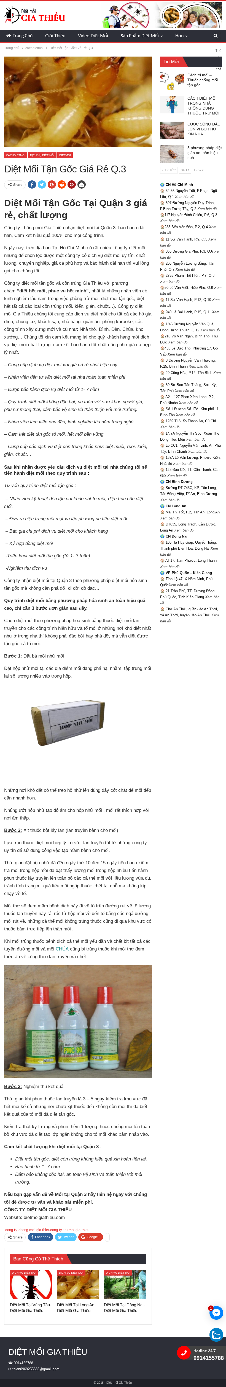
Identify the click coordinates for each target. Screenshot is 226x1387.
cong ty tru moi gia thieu (70, 1230)
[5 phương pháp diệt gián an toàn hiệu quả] (172, 154)
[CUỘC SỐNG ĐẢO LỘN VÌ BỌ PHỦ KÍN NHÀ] (172, 130)
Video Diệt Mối (93, 36)
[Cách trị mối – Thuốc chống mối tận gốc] (172, 81)
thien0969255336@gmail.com (36, 1369)
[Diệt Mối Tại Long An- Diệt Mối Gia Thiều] (78, 1284)
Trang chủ (23, 36)
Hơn (179, 36)
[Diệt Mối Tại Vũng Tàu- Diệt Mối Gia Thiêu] (31, 1284)
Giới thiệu (55, 36)
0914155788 (23, 1363)
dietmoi (65, 155)
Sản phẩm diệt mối (140, 36)
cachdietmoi (15, 155)
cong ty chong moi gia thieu (27, 1230)
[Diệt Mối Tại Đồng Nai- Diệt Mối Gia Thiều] (125, 1284)
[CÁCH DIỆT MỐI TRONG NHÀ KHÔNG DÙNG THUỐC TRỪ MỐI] (172, 104)
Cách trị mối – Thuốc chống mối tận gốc (202, 80)
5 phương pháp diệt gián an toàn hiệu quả (204, 153)
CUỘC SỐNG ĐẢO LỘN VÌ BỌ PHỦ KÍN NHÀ (203, 129)
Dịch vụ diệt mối (42, 155)
